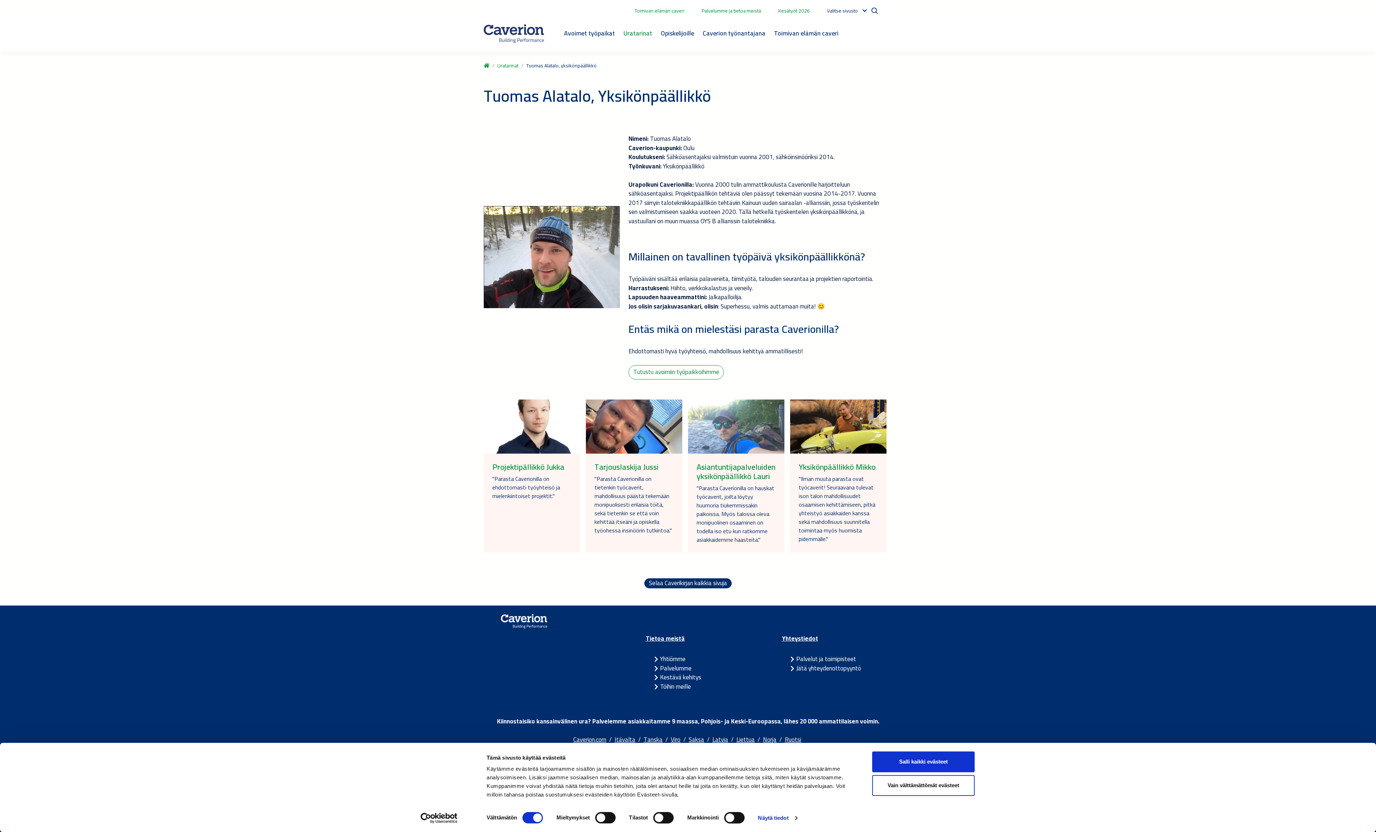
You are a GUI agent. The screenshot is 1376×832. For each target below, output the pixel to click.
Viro (675, 739)
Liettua (745, 739)
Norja (770, 739)
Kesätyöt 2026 (794, 10)
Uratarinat (638, 33)
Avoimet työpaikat (589, 33)
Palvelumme (676, 668)
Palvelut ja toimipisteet (826, 659)
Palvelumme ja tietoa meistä (731, 10)
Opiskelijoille (677, 33)
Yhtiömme (672, 659)
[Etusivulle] (514, 33)
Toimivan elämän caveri (659, 10)
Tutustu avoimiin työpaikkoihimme (676, 372)
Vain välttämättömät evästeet (923, 785)
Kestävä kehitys (680, 677)
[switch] (605, 817)
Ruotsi (793, 739)
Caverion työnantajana (734, 33)
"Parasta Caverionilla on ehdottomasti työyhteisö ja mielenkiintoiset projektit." (526, 487)
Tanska (653, 739)
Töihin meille (675, 686)
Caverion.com (589, 739)
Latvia (720, 739)
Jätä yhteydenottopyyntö (828, 668)
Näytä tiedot (773, 818)
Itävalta (625, 739)
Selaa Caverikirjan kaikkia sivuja (688, 583)
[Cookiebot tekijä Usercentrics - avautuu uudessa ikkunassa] (439, 818)
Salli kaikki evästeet (923, 762)
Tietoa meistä (665, 638)
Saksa (696, 739)
